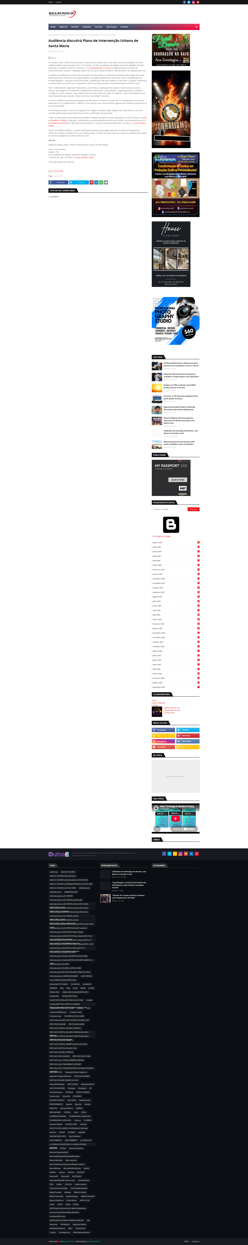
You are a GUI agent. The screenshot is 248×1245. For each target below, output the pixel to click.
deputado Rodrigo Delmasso (60, 1076)
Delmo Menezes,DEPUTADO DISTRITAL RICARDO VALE (69, 1020)
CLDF (88, 1008)
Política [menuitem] (99, 27)
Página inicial (53, 35)
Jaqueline (81, 1132)
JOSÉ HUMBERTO (71, 1140)
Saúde (68, 1204)
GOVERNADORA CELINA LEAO (80, 1116)
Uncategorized (64, 1232)
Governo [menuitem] (87, 27)
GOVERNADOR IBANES (58, 1116)
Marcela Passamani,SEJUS (59, 1152)
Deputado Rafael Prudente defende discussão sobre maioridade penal (179, 408)
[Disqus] (98, 289)
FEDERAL (79, 1108)
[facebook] (184, 2)
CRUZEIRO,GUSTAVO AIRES (74, 1016)
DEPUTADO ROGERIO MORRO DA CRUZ (64, 1080)
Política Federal (80, 1184)
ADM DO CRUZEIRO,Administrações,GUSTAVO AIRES (69, 880)
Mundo (86, 1168)
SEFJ (88, 1220)
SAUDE (59, 1204)
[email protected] (59, 123)
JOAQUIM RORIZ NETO (58, 1136)
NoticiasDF (65, 1176)
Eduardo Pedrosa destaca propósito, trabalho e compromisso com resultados (181, 375)
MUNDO (53, 1172)
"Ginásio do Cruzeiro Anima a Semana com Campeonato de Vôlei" (128, 896)
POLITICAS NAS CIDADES (58, 1188)
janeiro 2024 (176, 682)
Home (50, 2)
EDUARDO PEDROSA (57, 1100)
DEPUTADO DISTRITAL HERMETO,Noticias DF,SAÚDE (68, 1044)
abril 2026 (176, 560)
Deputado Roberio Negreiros (76, 1072)
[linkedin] (191, 854)
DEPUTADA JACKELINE (57, 1024)
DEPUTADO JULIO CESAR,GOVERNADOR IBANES (67, 1060)
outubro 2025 (176, 588)
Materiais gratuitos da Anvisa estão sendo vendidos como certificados (179, 443)
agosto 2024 (176, 651)
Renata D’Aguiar (72, 1196)
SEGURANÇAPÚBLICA (57, 1228)
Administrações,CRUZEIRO (59, 964)
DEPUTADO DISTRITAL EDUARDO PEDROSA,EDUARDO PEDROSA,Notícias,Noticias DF (69, 1036)
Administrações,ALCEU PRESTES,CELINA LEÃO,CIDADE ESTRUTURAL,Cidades (69, 904)
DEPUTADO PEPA (56, 1072)
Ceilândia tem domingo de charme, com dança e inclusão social (181, 432)
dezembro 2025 (176, 578)
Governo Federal (56, 1124)
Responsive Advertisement (175, 776)
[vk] (188, 741)
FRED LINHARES (55, 1112)
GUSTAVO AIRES (71, 1124)
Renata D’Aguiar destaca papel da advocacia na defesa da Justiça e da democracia (179, 420)
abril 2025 (176, 615)
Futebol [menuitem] (124, 27)
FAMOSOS (53, 1108)
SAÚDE (75, 1204)
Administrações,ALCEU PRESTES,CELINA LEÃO (66, 900)
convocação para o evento (99, 68)
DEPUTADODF (73, 1084)
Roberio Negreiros (56, 1200)
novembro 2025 (176, 583)
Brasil (75, 988)
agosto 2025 (176, 597)
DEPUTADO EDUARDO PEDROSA (61, 1052)
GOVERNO (88, 1120)
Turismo (53, 1232)
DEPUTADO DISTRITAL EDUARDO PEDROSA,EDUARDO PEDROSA (69, 1032)
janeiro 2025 (176, 628)
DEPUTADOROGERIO (57, 1088)
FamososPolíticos (66, 1108)
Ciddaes (80, 1008)
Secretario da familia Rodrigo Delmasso (64, 1212)
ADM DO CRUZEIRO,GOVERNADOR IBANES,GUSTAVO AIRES (71, 884)
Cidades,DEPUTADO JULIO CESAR (62, 1008)
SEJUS (70, 1228)
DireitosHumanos (56, 1092)
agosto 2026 (176, 542)
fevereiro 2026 (176, 569)
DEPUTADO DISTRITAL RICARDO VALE (63, 1048)
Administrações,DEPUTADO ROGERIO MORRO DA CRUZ (70, 972)
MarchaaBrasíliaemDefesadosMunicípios (65, 1156)
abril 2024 (176, 669)
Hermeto (83, 1124)
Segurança (53, 1224)
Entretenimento (85, 1100)
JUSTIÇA (63, 1148)
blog (61, 988)
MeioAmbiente (55, 1168)
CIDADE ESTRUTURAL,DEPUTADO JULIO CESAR (66, 1000)
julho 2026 (176, 547)
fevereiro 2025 (176, 624)
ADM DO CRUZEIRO (68, 872)
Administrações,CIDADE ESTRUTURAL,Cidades (66, 932)
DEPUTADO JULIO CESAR (81, 1056)
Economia (66, 1096)
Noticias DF (63, 35)
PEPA (51, 1184)
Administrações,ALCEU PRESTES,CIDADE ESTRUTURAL (69, 912)
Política (59, 1184)
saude (52, 1204)
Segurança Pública (79, 1224)
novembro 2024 (176, 637)
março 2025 (176, 619)
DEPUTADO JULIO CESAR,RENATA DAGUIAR (65, 1064)
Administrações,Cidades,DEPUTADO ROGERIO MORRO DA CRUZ (71, 960)
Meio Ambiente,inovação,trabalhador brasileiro (67, 1164)
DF (90, 1088)
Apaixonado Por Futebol (59, 984)
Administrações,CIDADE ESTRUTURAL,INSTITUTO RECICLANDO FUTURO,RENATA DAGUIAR (67, 948)
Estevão (87, 1104)
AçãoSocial (54, 872)
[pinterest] (198, 2)
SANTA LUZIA (85, 1200)
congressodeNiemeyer (58, 1012)
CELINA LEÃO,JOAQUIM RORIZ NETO (75, 992)
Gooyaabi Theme (93, 1241)
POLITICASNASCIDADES (79, 1188)
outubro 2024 (176, 642)
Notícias (71, 1172)
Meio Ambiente (71, 1160)
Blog (68, 988)
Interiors (53, 1132)
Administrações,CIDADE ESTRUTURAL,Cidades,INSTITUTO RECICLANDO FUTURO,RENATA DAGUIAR (71, 940)
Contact (58, 2)
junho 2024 (176, 660)
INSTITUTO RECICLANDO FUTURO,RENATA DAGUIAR (69, 1128)
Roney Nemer (72, 1200)
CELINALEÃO (54, 996)
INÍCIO (186, 1241)
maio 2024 (176, 664)
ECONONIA (77, 1096)
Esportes (78, 1104)
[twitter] (189, 2)
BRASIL (83, 988)
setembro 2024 (176, 646)
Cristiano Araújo (76, 1012)
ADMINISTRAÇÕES (70, 892)
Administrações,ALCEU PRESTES (61, 896)
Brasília (91, 988)
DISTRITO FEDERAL (83, 1092)
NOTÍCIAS (80, 1172)
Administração (84, 888)
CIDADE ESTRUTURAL (69, 996)
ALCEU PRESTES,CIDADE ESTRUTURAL (63, 980)
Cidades (89, 1000)
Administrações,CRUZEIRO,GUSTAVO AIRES (65, 968)
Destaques (82, 1088)
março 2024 (176, 673)
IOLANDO (71, 1132)
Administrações (55, 892)
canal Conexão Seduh (85, 157)
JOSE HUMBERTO (56, 1140)
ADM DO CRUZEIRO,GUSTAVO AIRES (63, 888)
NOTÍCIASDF (76, 1176)
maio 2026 (176, 556)
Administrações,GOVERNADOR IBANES (64, 976)
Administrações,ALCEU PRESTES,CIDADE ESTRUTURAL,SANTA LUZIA (72, 924)
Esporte (69, 1104)
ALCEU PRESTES (86, 976)
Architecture (75, 984)
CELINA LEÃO (54, 992)
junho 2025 (176, 606)
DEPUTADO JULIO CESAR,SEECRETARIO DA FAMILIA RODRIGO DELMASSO (72, 1068)
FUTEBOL (67, 1112)
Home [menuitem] (53, 27)
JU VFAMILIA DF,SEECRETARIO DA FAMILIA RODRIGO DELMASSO (68, 1144)
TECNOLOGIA (80, 1228)
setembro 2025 (176, 592)
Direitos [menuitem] (63, 27)
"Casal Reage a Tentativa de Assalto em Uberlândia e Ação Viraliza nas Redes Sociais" (129, 885)
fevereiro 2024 (176, 678)
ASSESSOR (53, 988)
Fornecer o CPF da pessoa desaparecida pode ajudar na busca (181, 397)
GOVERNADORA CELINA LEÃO (60, 1120)
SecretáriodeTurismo (57, 1216)
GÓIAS (83, 1112)
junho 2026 (176, 551)
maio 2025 (176, 610)
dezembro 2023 (176, 687)
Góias (76, 1112)
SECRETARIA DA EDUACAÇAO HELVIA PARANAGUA (68, 1208)
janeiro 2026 (176, 574)
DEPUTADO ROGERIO (82, 1076)
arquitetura (87, 984)
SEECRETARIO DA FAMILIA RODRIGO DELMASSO (67, 1220)
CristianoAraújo (55, 1016)
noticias (62, 1172)
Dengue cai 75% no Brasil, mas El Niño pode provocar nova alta (180, 386)
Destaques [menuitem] (111, 27)
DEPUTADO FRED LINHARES (59, 1056)
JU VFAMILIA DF (85, 1140)
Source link (58, 171)
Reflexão (68, 1192)
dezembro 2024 (176, 633)
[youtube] (163, 747)
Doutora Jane (54, 1096)
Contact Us (196, 1241)
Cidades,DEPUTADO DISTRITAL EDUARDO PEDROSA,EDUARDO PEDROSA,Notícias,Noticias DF (68, 1004)
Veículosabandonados (81, 1232)
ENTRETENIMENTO (56, 1104)
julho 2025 (176, 601)
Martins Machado (56, 1160)
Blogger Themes (68, 1241)
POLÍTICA (68, 1184)
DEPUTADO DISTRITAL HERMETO (61, 1040)
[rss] (163, 735)
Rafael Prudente (55, 1192)
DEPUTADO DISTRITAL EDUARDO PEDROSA (65, 1028)
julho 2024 (176, 655)
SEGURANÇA (65, 1224)
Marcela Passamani (76, 1148)
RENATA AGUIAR (80, 1192)
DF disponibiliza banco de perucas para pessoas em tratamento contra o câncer (181, 364)
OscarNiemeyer (84, 1180)
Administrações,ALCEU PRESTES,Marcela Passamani (68, 928)
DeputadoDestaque (57, 1084)
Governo (77, 1120)
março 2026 (176, 565)
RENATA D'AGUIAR (56, 1196)
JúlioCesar (53, 1148)
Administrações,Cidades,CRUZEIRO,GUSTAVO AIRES (68, 956)
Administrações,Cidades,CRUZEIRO (63, 952)
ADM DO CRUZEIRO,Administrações (63, 876)
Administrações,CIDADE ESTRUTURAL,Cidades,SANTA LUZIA (71, 944)
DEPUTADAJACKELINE (76, 1024)
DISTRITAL (69, 1092)
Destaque (71, 1088)
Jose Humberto (74, 1136)
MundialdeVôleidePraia (72, 1168)
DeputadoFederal (87, 1084)
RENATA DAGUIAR (87, 1196)
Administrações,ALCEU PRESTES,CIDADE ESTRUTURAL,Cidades (64, 916)
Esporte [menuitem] (75, 27)
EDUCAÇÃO (72, 1100)
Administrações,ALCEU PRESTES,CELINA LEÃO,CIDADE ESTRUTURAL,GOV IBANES (69, 908)
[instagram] (193, 2)
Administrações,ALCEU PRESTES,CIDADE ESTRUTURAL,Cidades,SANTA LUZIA (64, 920)
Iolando (62, 1132)
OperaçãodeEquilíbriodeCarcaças (62, 1180)
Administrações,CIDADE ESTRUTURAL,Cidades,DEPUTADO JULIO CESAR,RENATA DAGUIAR (71, 936)
